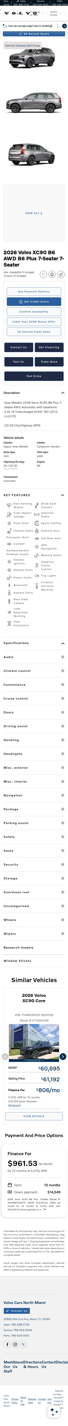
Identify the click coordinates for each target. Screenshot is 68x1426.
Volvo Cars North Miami (7, 1400)
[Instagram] (15, 1344)
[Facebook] (7, 1344)
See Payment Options (34, 291)
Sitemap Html (32, 1401)
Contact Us (19, 1310)
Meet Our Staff (8, 1366)
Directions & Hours (32, 1364)
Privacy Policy (15, 1401)
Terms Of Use (23, 1401)
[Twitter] (23, 1344)
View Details (34, 1116)
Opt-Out (49, 1401)
